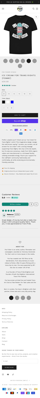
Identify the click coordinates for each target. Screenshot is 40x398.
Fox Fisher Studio (9, 72)
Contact (4, 341)
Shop (3, 338)
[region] (20, 267)
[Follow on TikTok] (13, 374)
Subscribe (9, 367)
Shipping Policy (7, 312)
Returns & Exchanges (9, 315)
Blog (3, 344)
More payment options (20, 125)
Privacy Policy (6, 318)
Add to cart (20, 115)
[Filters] (31, 204)
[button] (6, 85)
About (4, 331)
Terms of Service (7, 322)
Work (3, 335)
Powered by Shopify (30, 385)
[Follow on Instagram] (3, 374)
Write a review (15, 204)
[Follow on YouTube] (8, 374)
